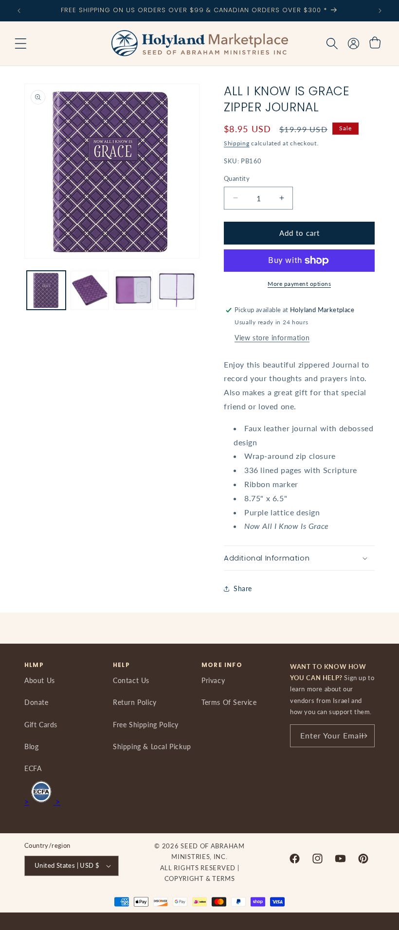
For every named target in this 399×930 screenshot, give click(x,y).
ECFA (32, 768)
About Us (39, 680)
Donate (36, 702)
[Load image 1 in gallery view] (46, 290)
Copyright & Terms (199, 878)
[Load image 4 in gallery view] (177, 290)
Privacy (213, 680)
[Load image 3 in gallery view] (133, 290)
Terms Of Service (229, 702)
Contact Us (131, 680)
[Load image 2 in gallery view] (90, 290)
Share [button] (243, 588)
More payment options (299, 283)
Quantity (237, 178)
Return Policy (135, 702)
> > (42, 801)
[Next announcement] (380, 10)
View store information (272, 337)
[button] (20, 43)
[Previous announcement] (19, 10)
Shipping (237, 143)
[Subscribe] (363, 735)
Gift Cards (40, 724)
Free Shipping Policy (146, 724)
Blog (31, 746)
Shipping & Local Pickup (152, 746)
